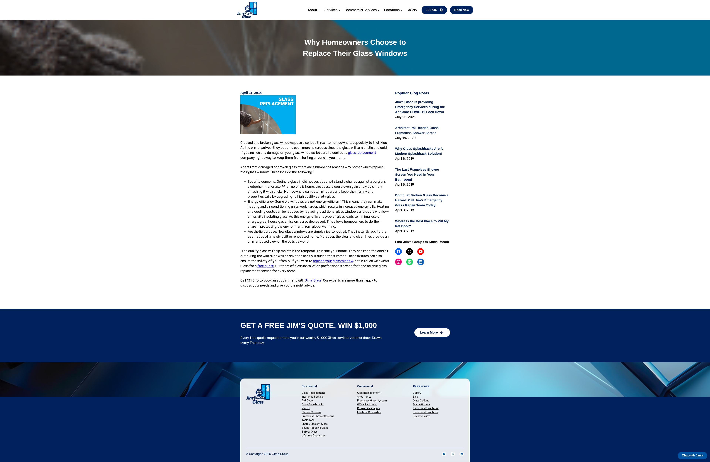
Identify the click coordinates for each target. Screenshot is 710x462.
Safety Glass (309, 431)
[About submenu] (319, 10)
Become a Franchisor (425, 412)
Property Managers (368, 408)
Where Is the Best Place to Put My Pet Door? (422, 223)
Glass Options (421, 400)
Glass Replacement (313, 392)
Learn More (429, 332)
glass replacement (362, 153)
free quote (265, 266)
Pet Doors (308, 400)
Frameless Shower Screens (318, 416)
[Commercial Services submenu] (379, 10)
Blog (415, 396)
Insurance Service (312, 396)
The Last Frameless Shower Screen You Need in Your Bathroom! (417, 174)
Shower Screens (311, 412)
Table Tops (308, 420)
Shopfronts (364, 396)
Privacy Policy (421, 416)
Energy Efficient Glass (315, 424)
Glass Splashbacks (313, 404)
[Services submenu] (339, 10)
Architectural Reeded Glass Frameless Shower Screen (417, 130)
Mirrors (306, 408)
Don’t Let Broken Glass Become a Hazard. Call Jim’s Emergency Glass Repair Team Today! (422, 200)
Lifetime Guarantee (314, 435)
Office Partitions (367, 404)
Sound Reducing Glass (315, 427)
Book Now (461, 9)
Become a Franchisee (426, 408)
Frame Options (421, 404)
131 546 (431, 9)
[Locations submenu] (401, 10)
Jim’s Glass (313, 280)
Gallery (417, 392)
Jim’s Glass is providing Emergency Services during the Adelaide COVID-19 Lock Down (420, 107)
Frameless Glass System (372, 400)
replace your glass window (333, 261)
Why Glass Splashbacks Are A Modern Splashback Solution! (419, 151)
